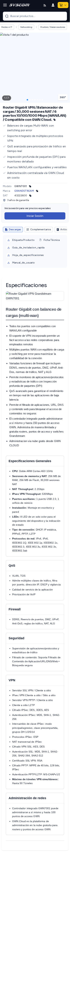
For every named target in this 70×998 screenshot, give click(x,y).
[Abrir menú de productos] (5, 5)
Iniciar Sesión (34, 216)
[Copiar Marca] (37, 191)
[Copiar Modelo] (30, 186)
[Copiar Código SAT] (30, 195)
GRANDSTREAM (24, 190)
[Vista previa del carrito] (65, 5)
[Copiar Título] (54, 119)
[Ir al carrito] (61, 5)
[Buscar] (7, 16)
